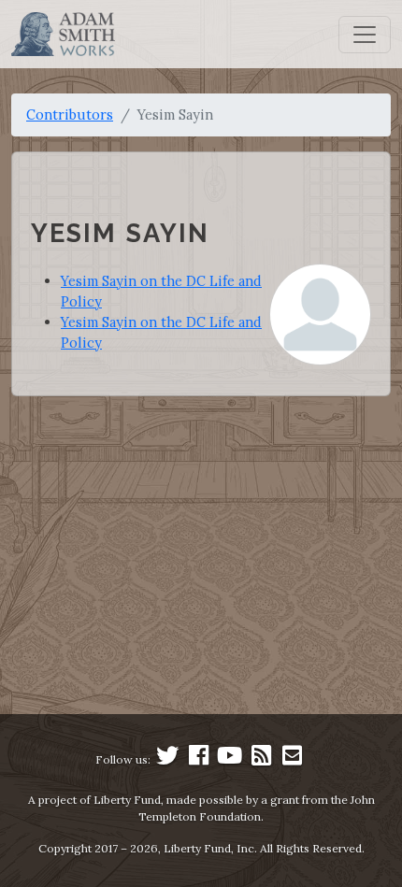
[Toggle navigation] (364, 34)
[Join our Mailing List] (292, 759)
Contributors (69, 114)
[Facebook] (199, 759)
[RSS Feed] (261, 759)
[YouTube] (230, 759)
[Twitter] (167, 759)
